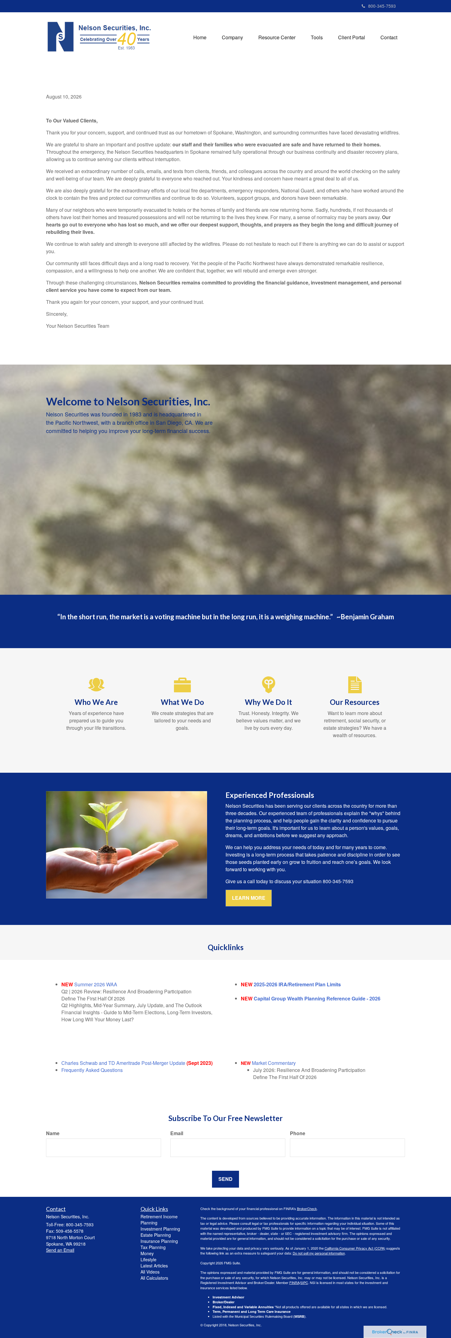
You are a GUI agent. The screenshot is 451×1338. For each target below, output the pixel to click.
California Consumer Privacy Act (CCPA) (355, 1248)
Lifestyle (148, 1259)
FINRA (294, 1282)
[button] (232, 37)
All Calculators (154, 1278)
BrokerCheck (307, 1208)
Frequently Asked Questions (92, 1069)
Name (53, 1133)
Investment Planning (160, 1229)
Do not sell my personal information (319, 1253)
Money (147, 1253)
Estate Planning (156, 1235)
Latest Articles (154, 1266)
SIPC (304, 1282)
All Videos (150, 1272)
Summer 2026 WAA (95, 984)
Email (176, 1133)
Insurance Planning (159, 1241)
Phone (297, 1133)
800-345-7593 (382, 6)
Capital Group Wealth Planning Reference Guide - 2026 (317, 998)
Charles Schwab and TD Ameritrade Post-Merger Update (123, 1062)
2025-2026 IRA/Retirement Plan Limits (297, 984)
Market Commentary (274, 1062)
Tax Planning (153, 1247)
